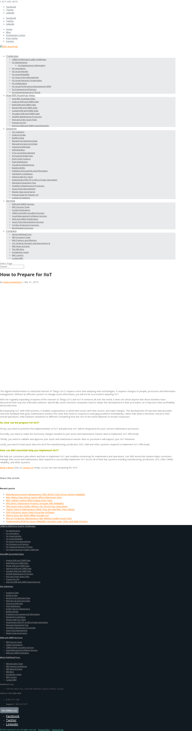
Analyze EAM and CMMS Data (25, 101)
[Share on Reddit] (10, 481)
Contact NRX (17, 258)
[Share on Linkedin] (19, 481)
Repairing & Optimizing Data (24, 141)
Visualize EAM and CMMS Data (26, 113)
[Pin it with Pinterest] (15, 481)
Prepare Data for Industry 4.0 (25, 194)
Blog (8, 32)
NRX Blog (10, 672)
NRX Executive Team (21, 237)
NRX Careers (18, 255)
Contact (10, 41)
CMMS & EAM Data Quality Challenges (29, 59)
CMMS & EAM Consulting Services (20, 647)
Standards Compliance (22, 173)
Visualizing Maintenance (23, 164)
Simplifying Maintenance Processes (28, 185)
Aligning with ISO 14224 (22, 176)
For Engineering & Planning (24, 89)
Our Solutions (18, 132)
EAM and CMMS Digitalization (25, 219)
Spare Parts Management (23, 188)
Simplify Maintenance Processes (27, 116)
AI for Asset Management (23, 152)
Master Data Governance (23, 191)
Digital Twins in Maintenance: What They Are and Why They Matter (40, 509)
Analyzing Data (19, 135)
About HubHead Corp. (22, 234)
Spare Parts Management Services (28, 222)
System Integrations (21, 210)
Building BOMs (18, 167)
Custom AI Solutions (21, 197)
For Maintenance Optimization (31, 65)
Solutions (11, 128)
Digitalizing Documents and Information (30, 170)
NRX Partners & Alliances (16, 666)
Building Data (18, 138)
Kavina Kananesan (12, 282)
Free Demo (12, 38)
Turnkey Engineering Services (25, 225)
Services (10, 200)
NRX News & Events (21, 246)
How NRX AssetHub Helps (23, 98)
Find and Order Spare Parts (24, 119)
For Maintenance (19, 62)
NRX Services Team (21, 207)
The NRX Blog (18, 249)
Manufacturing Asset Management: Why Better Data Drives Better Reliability (45, 494)
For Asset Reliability (21, 74)
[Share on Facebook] (2, 481)
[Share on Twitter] (6, 481)
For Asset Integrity (20, 71)
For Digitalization (19, 83)
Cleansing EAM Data (21, 147)
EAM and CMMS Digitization (17, 653)
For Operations (19, 68)
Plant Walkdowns (20, 161)
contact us (28, 467)
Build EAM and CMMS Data (24, 104)
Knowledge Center (15, 35)
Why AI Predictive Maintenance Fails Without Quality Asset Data (39, 518)
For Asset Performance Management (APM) (31, 86)
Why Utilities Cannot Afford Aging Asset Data (29, 500)
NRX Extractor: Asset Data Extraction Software (30, 512)
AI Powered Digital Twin (22, 155)
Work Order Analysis (21, 158)
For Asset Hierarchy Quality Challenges (22, 549)
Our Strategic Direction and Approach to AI (31, 243)
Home (9, 29)
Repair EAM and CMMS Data (24, 107)
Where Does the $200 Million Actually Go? (27, 515)
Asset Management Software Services (29, 216)
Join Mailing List (9, 710)
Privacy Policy (44, 729)
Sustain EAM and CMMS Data (25, 110)
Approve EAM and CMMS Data (18, 568)
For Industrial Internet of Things (26, 92)
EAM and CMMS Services (23, 204)
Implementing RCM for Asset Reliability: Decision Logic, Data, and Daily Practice (47, 521)
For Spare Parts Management (25, 77)
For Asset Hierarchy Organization (27, 80)
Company (11, 231)
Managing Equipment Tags (24, 182)
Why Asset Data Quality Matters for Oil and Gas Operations (37, 506)
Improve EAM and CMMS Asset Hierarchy (30, 125)
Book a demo (7, 467)
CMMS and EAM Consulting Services (28, 213)
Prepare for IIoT (19, 122)
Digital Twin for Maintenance (18, 609)
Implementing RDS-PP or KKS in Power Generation (34, 179)
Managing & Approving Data (24, 144)
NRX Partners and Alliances (24, 240)
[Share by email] (23, 481)
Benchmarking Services (22, 228)
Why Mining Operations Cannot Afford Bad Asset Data (34, 497)
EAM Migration (18, 150)
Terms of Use (57, 729)
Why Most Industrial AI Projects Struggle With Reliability (35, 503)
